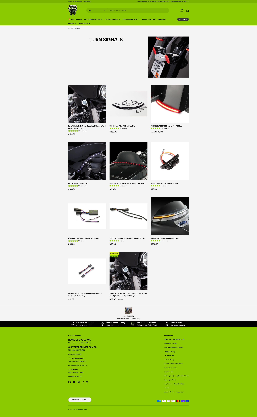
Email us (167, 388)
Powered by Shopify (81, 409)
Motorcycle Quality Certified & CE (176, 376)
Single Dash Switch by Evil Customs (165, 183)
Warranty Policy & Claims (173, 348)
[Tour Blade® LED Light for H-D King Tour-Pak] (129, 161)
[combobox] (128, 10)
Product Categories (92, 19)
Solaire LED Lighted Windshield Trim (165, 238)
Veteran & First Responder (174, 392)
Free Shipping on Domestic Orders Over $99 (152, 2)
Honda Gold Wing (149, 19)
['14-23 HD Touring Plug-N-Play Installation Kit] (129, 216)
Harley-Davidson (111, 19)
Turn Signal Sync (170, 380)
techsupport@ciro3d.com (77, 365)
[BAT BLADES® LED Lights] (87, 161)
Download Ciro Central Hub (174, 340)
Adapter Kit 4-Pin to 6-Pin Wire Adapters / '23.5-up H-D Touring (85, 294)
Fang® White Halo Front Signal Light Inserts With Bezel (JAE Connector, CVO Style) (128, 294)
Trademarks (168, 372)
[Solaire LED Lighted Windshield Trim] (170, 216)
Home (70, 28)
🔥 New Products (75, 19)
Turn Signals (76, 28)
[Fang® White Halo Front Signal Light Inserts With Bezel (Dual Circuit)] (87, 104)
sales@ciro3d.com (75, 354)
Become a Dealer (170, 344)
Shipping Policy (169, 352)
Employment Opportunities (174, 384)
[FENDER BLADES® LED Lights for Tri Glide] (170, 104)
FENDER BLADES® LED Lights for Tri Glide (166, 126)
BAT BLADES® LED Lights (77, 183)
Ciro (74, 409)
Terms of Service (170, 368)
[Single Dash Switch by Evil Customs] (170, 161)
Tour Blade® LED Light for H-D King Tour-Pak (127, 183)
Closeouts (162, 19)
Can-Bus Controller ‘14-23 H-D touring (83, 238)
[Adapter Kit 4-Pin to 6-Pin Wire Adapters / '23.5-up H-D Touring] (87, 271)
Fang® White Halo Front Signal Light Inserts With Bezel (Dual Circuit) (87, 127)
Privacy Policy (169, 360)
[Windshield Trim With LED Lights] (129, 104)
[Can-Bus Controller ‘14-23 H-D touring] (87, 216)
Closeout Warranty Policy (173, 364)
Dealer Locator (84, 23)
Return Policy (169, 356)
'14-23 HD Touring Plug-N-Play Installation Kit (127, 238)
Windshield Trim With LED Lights (122, 126)
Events (71, 23)
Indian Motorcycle (130, 19)
